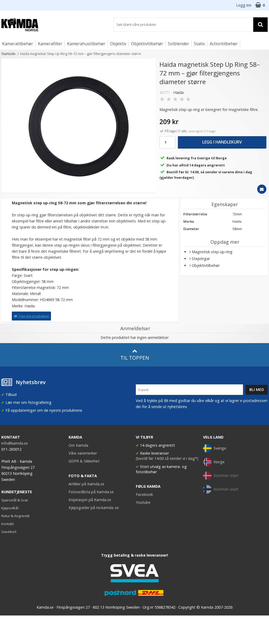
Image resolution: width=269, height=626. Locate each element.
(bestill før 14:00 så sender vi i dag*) (167, 458)
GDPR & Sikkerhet (84, 461)
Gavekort (8, 531)
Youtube (143, 502)
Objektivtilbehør (147, 44)
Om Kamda (78, 445)
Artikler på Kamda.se (86, 483)
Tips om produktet (33, 316)
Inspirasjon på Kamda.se (90, 499)
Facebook (144, 494)
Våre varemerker (83, 453)
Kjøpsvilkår (10, 508)
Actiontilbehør (224, 44)
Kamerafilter (50, 44)
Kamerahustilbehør (86, 44)
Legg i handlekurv (222, 142)
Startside (8, 53)
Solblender (178, 44)
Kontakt (7, 523)
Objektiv (118, 44)
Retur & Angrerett (15, 515)
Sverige (220, 448)
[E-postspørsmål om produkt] (261, 189)
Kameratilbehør (17, 44)
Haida (178, 92)
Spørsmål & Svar (14, 500)
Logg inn (243, 5)
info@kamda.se (14, 443)
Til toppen (134, 357)
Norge (219, 461)
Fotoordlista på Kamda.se (91, 491)
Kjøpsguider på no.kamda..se (94, 507)
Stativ (199, 44)
